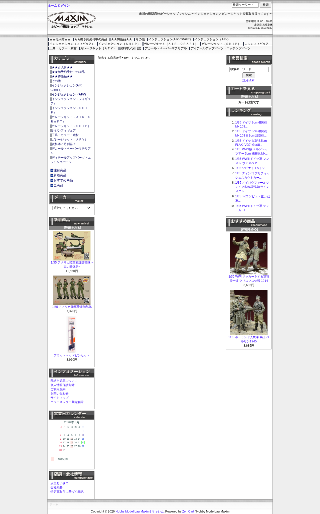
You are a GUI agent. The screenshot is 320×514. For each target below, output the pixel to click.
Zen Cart (188, 511)
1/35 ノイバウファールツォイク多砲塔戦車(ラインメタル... (252, 187)
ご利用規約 (58, 389)
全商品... (60, 185)
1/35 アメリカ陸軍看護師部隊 (72, 307)
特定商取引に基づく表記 (67, 491)
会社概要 (56, 487)
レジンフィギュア (256, 44)
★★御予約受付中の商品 (90, 39)
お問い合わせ (59, 393)
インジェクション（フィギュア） (72, 44)
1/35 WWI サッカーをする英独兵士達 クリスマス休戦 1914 (248, 279)
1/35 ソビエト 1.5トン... (251, 168)
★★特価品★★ (121, 39)
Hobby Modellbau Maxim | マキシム (140, 511)
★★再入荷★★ (60, 39)
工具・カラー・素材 (63, 48)
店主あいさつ (59, 483)
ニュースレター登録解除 (67, 402)
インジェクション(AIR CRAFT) (169, 39)
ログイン (64, 5)
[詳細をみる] (71, 227)
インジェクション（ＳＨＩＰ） (119, 44)
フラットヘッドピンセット (72, 355)
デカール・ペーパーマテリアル (166, 48)
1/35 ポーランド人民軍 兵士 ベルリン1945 (249, 339)
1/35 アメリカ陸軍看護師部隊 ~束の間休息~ (72, 265)
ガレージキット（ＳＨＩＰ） (221, 44)
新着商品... (62, 175)
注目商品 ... (62, 170)
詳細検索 (248, 80)
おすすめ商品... (65, 180)
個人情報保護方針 (62, 385)
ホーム (52, 5)
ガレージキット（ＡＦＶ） (98, 48)
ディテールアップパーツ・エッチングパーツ (220, 48)
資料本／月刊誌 (130, 48)
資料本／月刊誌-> (64, 144)
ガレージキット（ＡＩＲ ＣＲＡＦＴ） (171, 44)
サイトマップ (59, 398)
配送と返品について (64, 380)
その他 (140, 39)
